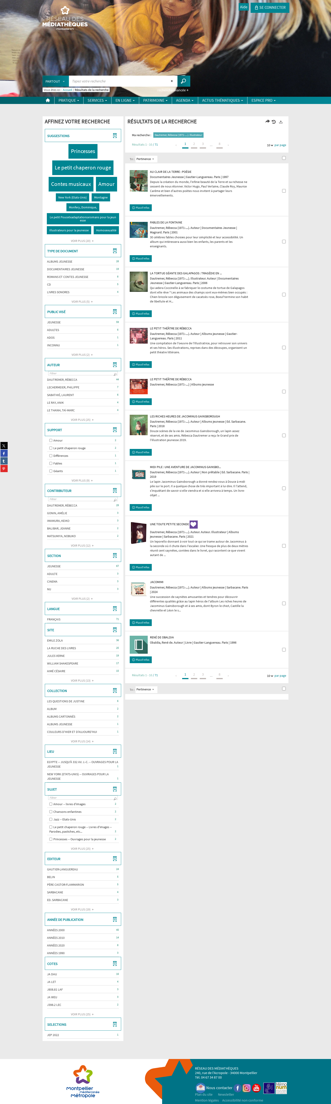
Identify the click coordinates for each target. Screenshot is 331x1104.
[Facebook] (237, 1087)
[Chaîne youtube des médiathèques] (256, 1087)
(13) (81, 680)
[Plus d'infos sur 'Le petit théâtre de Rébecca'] (139, 336)
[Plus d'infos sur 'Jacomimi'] (139, 589)
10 (268, 145)
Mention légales (207, 1100)
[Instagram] (246, 1087)
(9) (81, 480)
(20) (81, 241)
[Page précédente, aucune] (176, 145)
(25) (81, 420)
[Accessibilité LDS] (269, 1087)
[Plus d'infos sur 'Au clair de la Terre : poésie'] (139, 181)
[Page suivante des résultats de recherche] (228, 145)
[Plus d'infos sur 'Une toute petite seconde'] (139, 532)
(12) (81, 545)
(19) (81, 909)
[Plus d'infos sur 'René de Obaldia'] (139, 645)
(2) (81, 355)
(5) (81, 302)
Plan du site (204, 1094)
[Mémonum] (281, 1087)
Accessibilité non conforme (242, 1100)
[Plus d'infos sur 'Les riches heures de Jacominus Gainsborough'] (139, 425)
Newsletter (226, 1094)
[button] (82, 151)
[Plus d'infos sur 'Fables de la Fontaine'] (139, 230)
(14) (81, 741)
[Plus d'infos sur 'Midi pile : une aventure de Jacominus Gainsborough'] (139, 474)
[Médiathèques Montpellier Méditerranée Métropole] (65, 18)
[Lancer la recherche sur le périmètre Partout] (183, 81)
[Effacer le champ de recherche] (172, 81)
